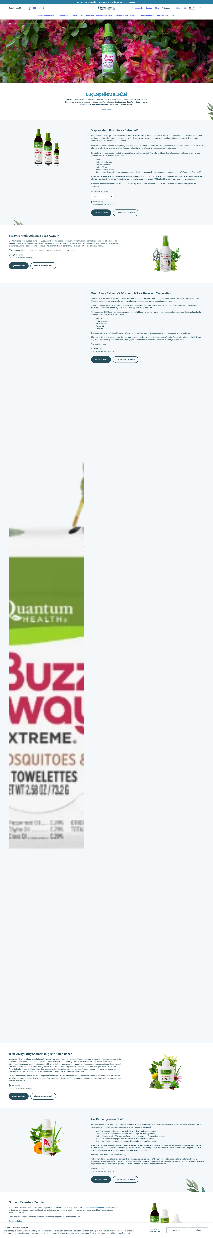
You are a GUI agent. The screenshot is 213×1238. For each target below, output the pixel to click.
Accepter (176, 1230)
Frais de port (95, 204)
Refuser (198, 1230)
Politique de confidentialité (119, 1233)
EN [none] (193, 8)
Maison (11, 23)
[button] (165, 8)
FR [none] (200, 8)
